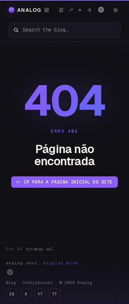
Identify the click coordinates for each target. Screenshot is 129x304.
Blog (11, 282)
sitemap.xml (39, 248)
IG (11, 293)
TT (54, 293)
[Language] (101, 10)
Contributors (38, 282)
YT (40, 293)
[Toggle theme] (115, 10)
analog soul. (43, 262)
